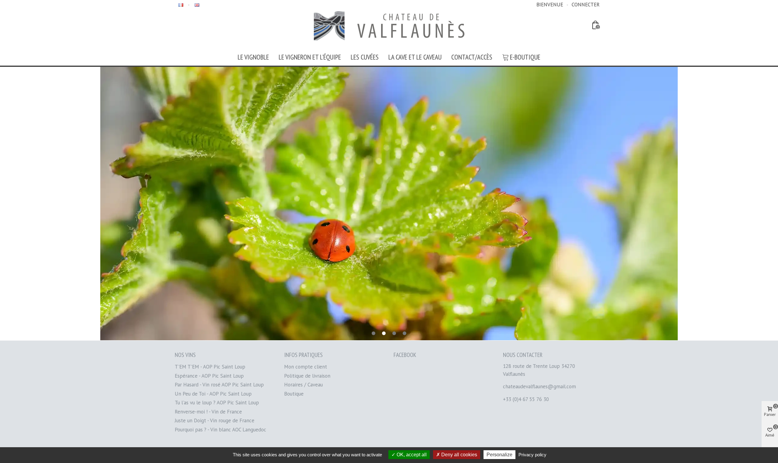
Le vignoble (253, 57)
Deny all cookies (458, 454)
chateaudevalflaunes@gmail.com (539, 386)
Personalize (499, 454)
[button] (373, 333)
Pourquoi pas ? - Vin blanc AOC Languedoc (220, 429)
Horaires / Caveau (303, 384)
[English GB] (196, 4)
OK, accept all (411, 454)
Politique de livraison (307, 375)
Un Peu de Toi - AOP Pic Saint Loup (213, 393)
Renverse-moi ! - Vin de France (208, 411)
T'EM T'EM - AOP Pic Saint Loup (210, 366)
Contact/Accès (471, 57)
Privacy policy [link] (532, 454)
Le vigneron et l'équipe (310, 57)
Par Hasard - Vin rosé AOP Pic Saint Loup (219, 384)
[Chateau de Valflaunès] (389, 25)
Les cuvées (365, 57)
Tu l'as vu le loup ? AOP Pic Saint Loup (217, 402)
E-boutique (525, 57)
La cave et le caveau (415, 57)
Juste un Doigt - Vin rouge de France (214, 420)
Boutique (294, 393)
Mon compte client (305, 366)
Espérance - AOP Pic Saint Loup (209, 375)
